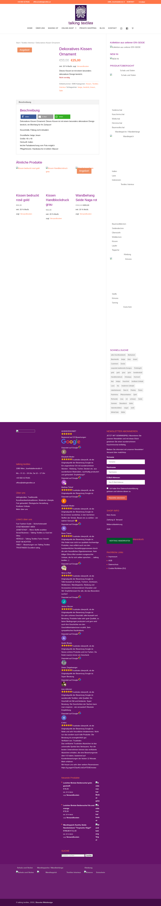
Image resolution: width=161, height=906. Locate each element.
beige (80, 87)
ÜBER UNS (40, 28)
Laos (114, 176)
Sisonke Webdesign (44, 902)
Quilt (135, 395)
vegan (126, 408)
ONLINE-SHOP (68, 28)
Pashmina (114, 395)
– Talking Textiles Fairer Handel (32, 539)
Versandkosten (83, 66)
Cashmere (114, 364)
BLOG (102, 28)
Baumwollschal (118, 127)
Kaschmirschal (118, 114)
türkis (131, 403)
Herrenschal (117, 123)
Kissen (88, 84)
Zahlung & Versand (114, 520)
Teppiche (115, 250)
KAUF (23, 542)
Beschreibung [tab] (25, 102)
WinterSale (115, 412)
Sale (61, 91)
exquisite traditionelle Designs (121, 368)
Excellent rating (28, 548)
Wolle (123, 412)
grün (129, 372)
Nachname (111, 467)
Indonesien (116, 180)
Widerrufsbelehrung (114, 524)
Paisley (133, 390)
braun (92, 87)
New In (125, 390)
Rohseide (114, 399)
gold (118, 372)
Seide (140, 399)
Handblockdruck (116, 377)
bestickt (86, 87)
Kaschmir (126, 381)
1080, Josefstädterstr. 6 (116, 2)
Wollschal (116, 119)
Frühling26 (138, 368)
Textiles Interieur (27, 43)
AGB (108, 529)
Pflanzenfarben (125, 395)
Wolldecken (117, 237)
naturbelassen (116, 390)
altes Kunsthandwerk (118, 355)
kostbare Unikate (137, 381)
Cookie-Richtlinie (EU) (117, 568)
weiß (132, 408)
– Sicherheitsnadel (31, 524)
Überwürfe (116, 233)
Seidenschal (117, 110)
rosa (121, 399)
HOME (29, 28)
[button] (28, 116)
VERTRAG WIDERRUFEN (119, 541)
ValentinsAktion (116, 408)
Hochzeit (137, 377)
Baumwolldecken (119, 224)
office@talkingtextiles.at (25, 483)
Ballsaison (131, 355)
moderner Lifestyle (128, 386)
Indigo (118, 381)
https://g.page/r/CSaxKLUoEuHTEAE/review (78, 768)
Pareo (140, 390)
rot (127, 399)
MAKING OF (53, 28)
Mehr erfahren (67, 762)
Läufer (114, 246)
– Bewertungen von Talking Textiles (33, 545)
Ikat (112, 381)
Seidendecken (118, 228)
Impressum (112, 557)
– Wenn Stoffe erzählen (31, 530)
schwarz (133, 399)
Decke (123, 364)
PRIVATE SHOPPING (87, 28)
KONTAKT (130, 2)
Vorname (110, 457)
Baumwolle (115, 359)
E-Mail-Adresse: (113, 477)
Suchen (89, 855)
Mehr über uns (22, 509)
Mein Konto (111, 515)
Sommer (114, 403)
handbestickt (137, 372)
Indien (114, 171)
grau (123, 372)
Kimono (115, 298)
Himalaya (128, 377)
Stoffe (114, 294)
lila (118, 386)
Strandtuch (123, 403)
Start (18, 43)
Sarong (115, 303)
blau (129, 359)
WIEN (25, 527)
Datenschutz (113, 564)
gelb (112, 372)
